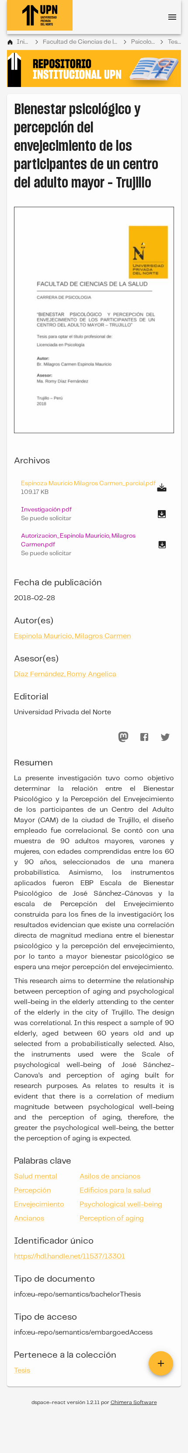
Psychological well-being (121, 1204)
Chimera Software (134, 1402)
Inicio (23, 42)
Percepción (32, 1190)
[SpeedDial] (161, 1363)
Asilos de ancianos (110, 1176)
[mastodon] (123, 737)
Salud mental (35, 1176)
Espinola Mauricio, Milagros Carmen (72, 636)
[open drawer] (172, 17)
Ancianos (29, 1218)
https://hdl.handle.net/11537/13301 (69, 1256)
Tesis (174, 42)
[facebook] (144, 737)
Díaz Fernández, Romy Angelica (65, 674)
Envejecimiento (39, 1204)
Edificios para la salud (115, 1190)
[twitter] (165, 737)
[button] (94, 514)
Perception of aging (112, 1218)
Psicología (143, 42)
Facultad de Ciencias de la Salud (80, 42)
